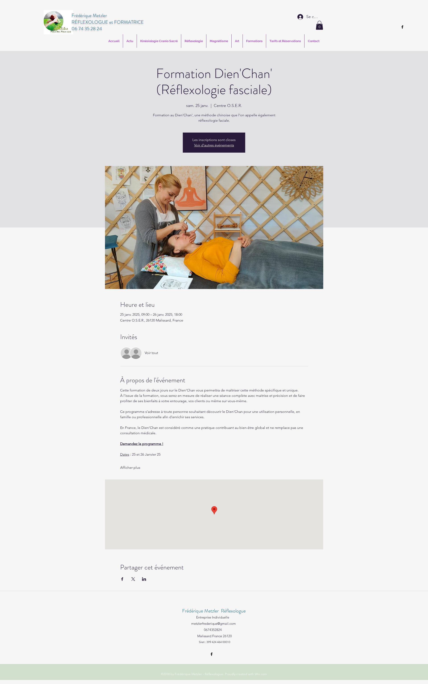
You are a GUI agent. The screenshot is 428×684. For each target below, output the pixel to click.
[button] (319, 25)
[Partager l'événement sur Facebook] (122, 579)
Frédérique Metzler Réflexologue (214, 610)
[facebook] (402, 27)
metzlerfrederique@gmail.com (213, 623)
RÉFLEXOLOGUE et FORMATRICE (108, 22)
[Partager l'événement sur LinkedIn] (144, 579)
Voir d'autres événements (214, 145)
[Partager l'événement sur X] (133, 579)
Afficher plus (130, 467)
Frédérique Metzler (89, 15)
